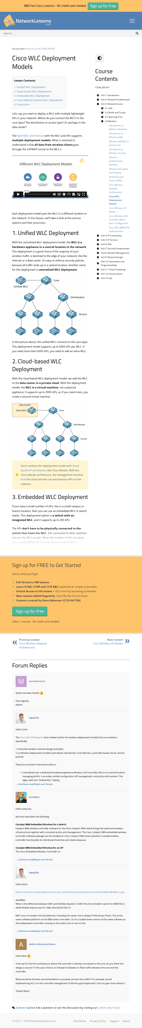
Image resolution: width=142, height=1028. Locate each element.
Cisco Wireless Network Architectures (33, 643)
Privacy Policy (98, 1021)
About (126, 1021)
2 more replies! (25, 1007)
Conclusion (23, 104)
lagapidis (34, 717)
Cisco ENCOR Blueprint (31, 737)
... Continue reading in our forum (34, 784)
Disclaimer (80, 1021)
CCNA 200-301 (48, 48)
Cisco (36, 48)
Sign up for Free (30, 611)
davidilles (34, 797)
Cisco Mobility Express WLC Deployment (40, 100)
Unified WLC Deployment (31, 87)
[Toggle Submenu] (97, 95)
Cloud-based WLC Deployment (34, 91)
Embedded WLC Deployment (33, 95)
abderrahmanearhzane (42, 944)
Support (114, 1021)
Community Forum (109, 1007)
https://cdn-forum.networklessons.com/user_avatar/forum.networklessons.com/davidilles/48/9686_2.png (70, 892)
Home (29, 48)
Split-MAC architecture (30, 135)
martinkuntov (37, 681)
